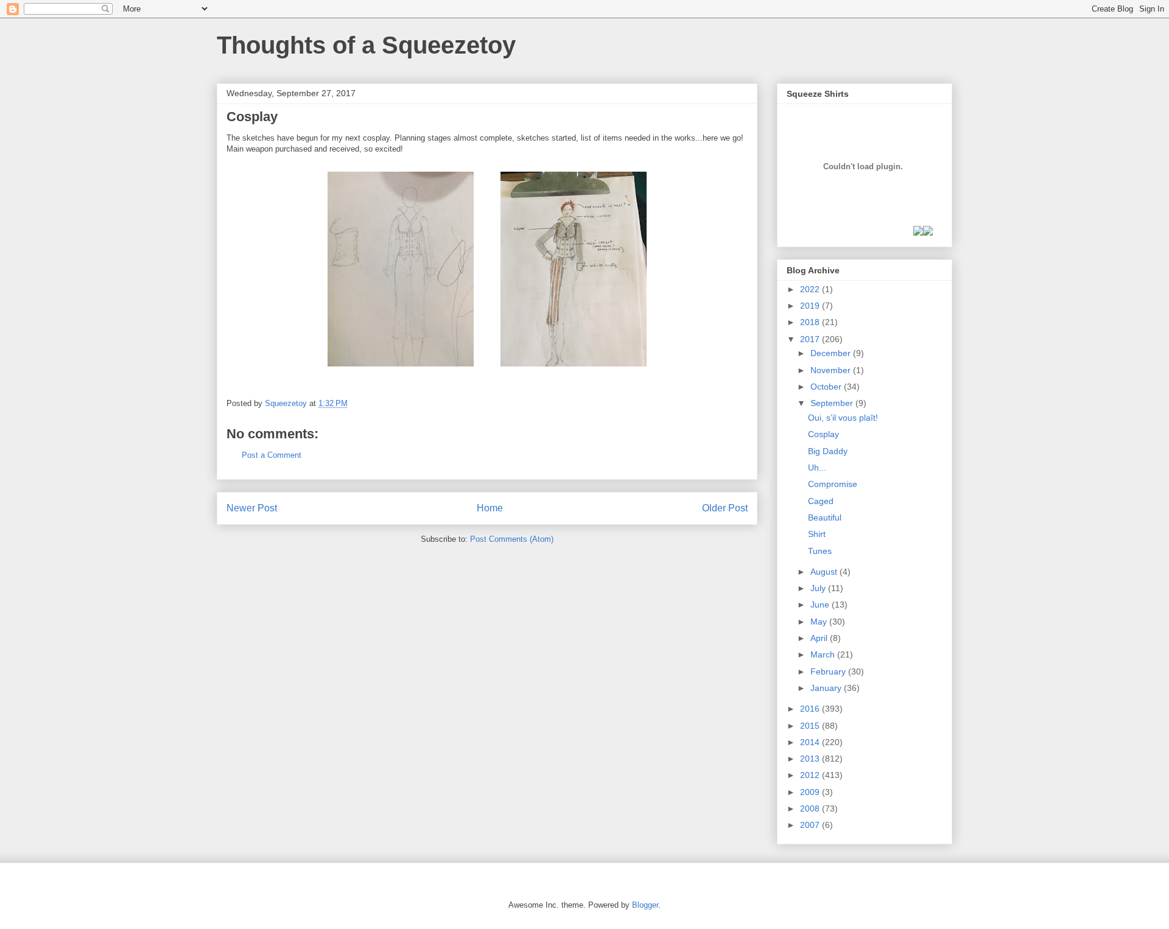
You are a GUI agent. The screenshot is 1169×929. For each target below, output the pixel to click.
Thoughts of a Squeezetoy (366, 45)
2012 (811, 775)
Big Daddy (828, 451)
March (823, 654)
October (827, 386)
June (821, 604)
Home (490, 508)
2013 (811, 758)
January (827, 688)
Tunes (820, 551)
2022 (811, 289)
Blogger (645, 905)
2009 (811, 792)
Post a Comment (271, 455)
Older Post (725, 508)
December (831, 353)
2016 (811, 708)
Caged (821, 501)
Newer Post (251, 508)
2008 (811, 808)
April (820, 638)
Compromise (832, 484)
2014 (811, 742)
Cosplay (823, 434)
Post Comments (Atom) (511, 539)
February (829, 671)
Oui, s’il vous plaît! (843, 417)
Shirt (817, 534)
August (825, 572)
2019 (811, 305)
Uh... (817, 467)
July (819, 588)
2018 (811, 322)
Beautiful (824, 517)
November (831, 370)
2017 (811, 339)
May (819, 621)
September (832, 403)
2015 (811, 726)
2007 (811, 825)
